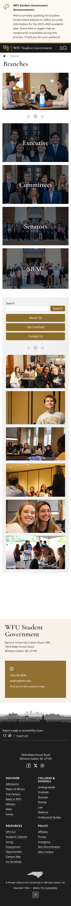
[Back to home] (4, 56)
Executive (36, 143)
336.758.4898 (18, 675)
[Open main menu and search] (63, 47)
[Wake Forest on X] (35, 766)
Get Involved (35, 327)
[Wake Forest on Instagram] (42, 766)
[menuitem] (6, 56)
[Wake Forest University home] (6, 48)
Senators (35, 226)
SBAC (35, 269)
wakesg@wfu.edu (20, 681)
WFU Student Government (32, 48)
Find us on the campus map (27, 686)
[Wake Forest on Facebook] (28, 766)
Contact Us (35, 336)
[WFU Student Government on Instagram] (11, 668)
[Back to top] (35, 894)
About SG (35, 318)
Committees (35, 184)
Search (10, 303)
